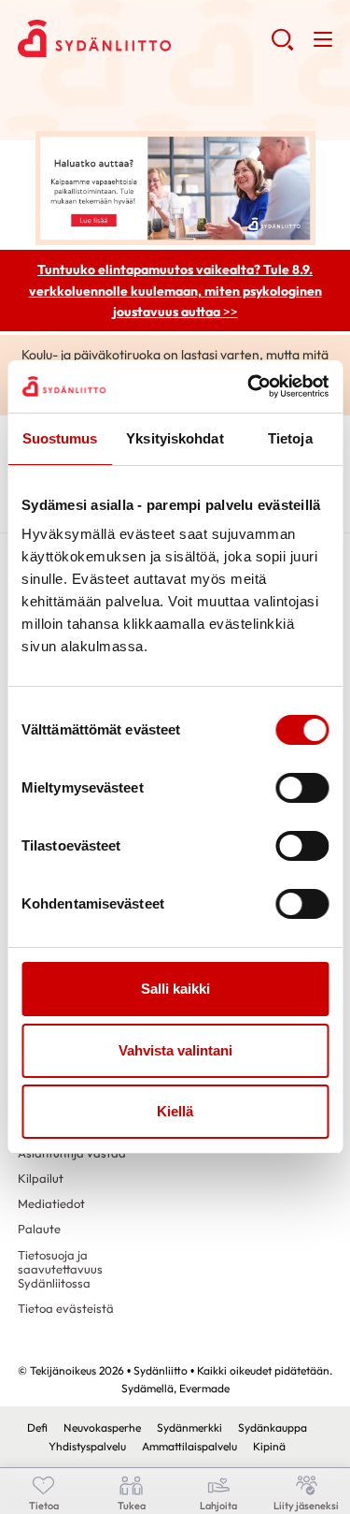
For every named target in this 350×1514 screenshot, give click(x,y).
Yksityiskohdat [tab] (174, 438)
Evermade (204, 1388)
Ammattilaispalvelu (189, 1446)
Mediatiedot (51, 1203)
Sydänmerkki (189, 1427)
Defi (37, 1427)
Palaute (39, 1228)
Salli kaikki (175, 989)
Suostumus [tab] (60, 438)
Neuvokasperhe (102, 1427)
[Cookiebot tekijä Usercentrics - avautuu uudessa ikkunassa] (249, 386)
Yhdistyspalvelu (87, 1446)
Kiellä (175, 1111)
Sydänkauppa (272, 1427)
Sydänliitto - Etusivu (144, 38)
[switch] (302, 788)
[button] (282, 46)
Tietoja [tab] (290, 438)
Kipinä (269, 1446)
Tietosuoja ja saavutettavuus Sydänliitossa (60, 1269)
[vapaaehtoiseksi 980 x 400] (175, 186)
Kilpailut (40, 1178)
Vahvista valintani (175, 1050)
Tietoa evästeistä (66, 1308)
